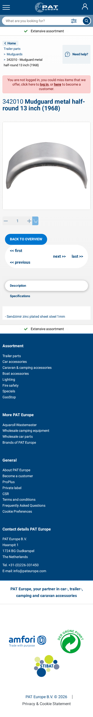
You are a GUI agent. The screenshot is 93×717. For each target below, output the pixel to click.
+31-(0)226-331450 (23, 565)
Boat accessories (15, 373)
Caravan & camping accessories (27, 368)
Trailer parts (12, 49)
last (75, 256)
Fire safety (10, 385)
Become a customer (17, 476)
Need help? (80, 54)
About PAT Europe (16, 470)
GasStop (9, 397)
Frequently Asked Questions (23, 505)
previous (22, 262)
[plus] (29, 221)
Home (11, 43)
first (18, 250)
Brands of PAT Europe (19, 442)
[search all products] (86, 21)
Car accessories (14, 362)
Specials (8, 391)
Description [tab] (18, 285)
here (57, 84)
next (57, 256)
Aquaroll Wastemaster (19, 425)
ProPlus (8, 482)
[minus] (5, 221)
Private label (11, 488)
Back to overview (26, 239)
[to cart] (35, 221)
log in (44, 84)
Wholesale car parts (17, 436)
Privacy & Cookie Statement (46, 704)
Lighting (8, 379)
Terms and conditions (18, 499)
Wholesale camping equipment (25, 431)
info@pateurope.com (29, 571)
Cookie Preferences (17, 511)
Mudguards (15, 54)
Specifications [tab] (20, 296)
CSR (5, 494)
